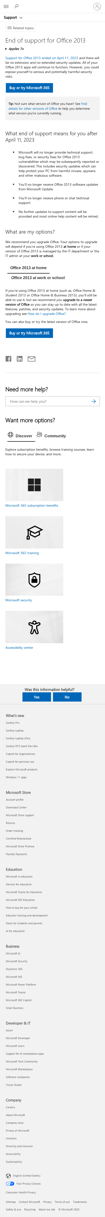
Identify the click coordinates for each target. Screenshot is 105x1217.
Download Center (16, 807)
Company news (15, 1123)
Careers (10, 1107)
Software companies (18, 1077)
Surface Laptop (14, 730)
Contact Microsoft (29, 1202)
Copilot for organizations (20, 754)
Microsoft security (18, 600)
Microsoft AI (13, 953)
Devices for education (19, 884)
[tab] (28, 268)
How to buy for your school (21, 907)
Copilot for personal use (20, 761)
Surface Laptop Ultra (18, 738)
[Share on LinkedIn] (17, 357)
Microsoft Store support (20, 815)
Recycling (29, 1209)
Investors (11, 1138)
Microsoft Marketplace (19, 1069)
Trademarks (80, 1202)
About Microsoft (15, 1115)
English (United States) (26, 1175)
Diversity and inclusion (19, 1146)
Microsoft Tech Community (22, 1061)
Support (11, 17)
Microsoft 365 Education (20, 900)
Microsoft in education (19, 876)
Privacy (47, 1202)
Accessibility (13, 1154)
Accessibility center (19, 647)
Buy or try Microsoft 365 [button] (29, 87)
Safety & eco (13, 1209)
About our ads (47, 1209)
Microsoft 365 (14, 977)
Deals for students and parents (24, 923)
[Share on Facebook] (8, 357)
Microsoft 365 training (22, 552)
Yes (36, 697)
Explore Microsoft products (22, 769)
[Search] (94, 401)
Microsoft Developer (18, 1038)
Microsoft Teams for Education (24, 892)
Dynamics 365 (14, 969)
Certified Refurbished (18, 838)
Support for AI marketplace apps (25, 1053)
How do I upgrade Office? (47, 313)
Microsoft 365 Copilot (19, 1000)
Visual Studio (13, 1085)
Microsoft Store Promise (20, 846)
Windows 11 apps (16, 777)
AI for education (15, 931)
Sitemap (11, 1202)
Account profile (15, 799)
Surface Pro (12, 722)
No (67, 697)
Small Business (14, 1008)
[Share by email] (29, 357)
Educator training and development (27, 915)
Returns (10, 823)
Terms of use (62, 1202)
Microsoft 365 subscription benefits (31, 505)
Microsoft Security (16, 961)
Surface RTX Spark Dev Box (22, 746)
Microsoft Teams (16, 992)
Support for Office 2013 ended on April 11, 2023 (41, 57)
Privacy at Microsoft (17, 1130)
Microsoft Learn (15, 1046)
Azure (9, 1030)
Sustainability (14, 1161)
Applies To (16, 48)
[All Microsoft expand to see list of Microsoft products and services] (6, 6)
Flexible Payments (16, 854)
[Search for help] (17, 6)
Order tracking (14, 831)
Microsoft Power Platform (21, 984)
